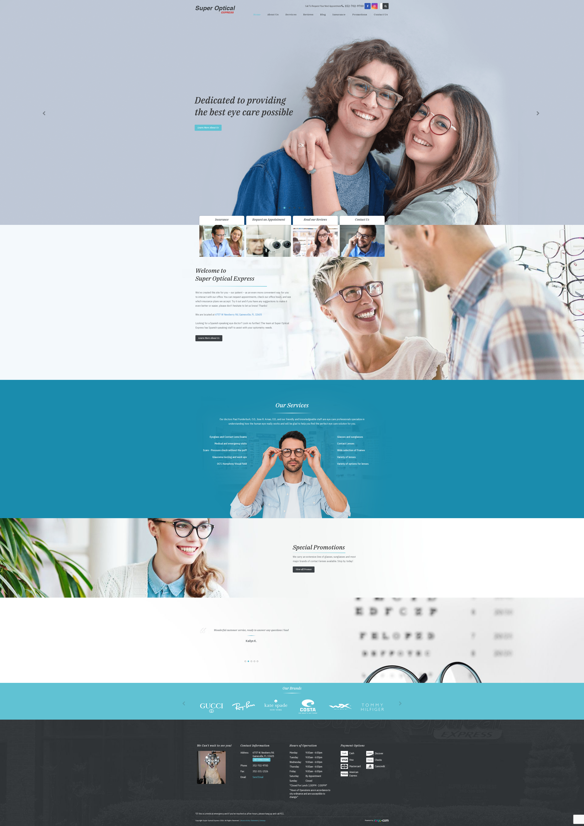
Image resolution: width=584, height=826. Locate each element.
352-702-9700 (260, 765)
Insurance (339, 14)
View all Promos (304, 569)
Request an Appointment (268, 219)
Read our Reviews (315, 219)
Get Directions (261, 759)
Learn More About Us (208, 127)
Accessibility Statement (249, 820)
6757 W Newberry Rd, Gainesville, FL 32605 (238, 314)
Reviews (308, 14)
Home (257, 14)
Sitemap (262, 820)
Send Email (258, 777)
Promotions (359, 14)
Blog (323, 14)
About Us (273, 14)
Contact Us (381, 14)
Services (291, 14)
